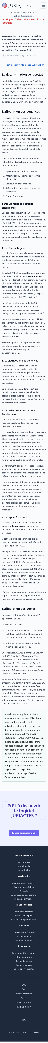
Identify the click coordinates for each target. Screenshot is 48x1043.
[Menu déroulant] (43, 5)
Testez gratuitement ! (24, 833)
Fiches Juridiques (22, 16)
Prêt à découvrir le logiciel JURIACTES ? (25, 65)
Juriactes (14, 12)
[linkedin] (24, 1019)
